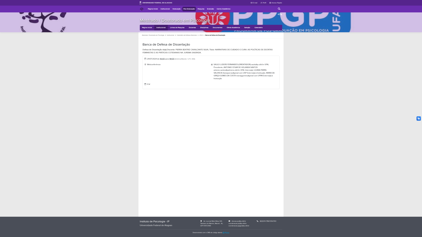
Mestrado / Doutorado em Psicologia (175, 20)
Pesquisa (201, 9)
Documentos (217, 28)
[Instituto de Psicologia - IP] (142, 9)
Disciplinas (204, 28)
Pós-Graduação (189, 9)
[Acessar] (278, 14)
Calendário (259, 28)
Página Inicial (153, 9)
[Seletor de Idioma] (281, 14)
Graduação (177, 9)
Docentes (192, 28)
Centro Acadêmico (223, 9)
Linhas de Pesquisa (177, 28)
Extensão (210, 9)
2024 (201, 35)
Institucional (165, 9)
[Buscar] (279, 9)
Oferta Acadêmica (233, 28)
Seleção (247, 28)
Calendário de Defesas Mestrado (187, 35)
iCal (148, 84)
